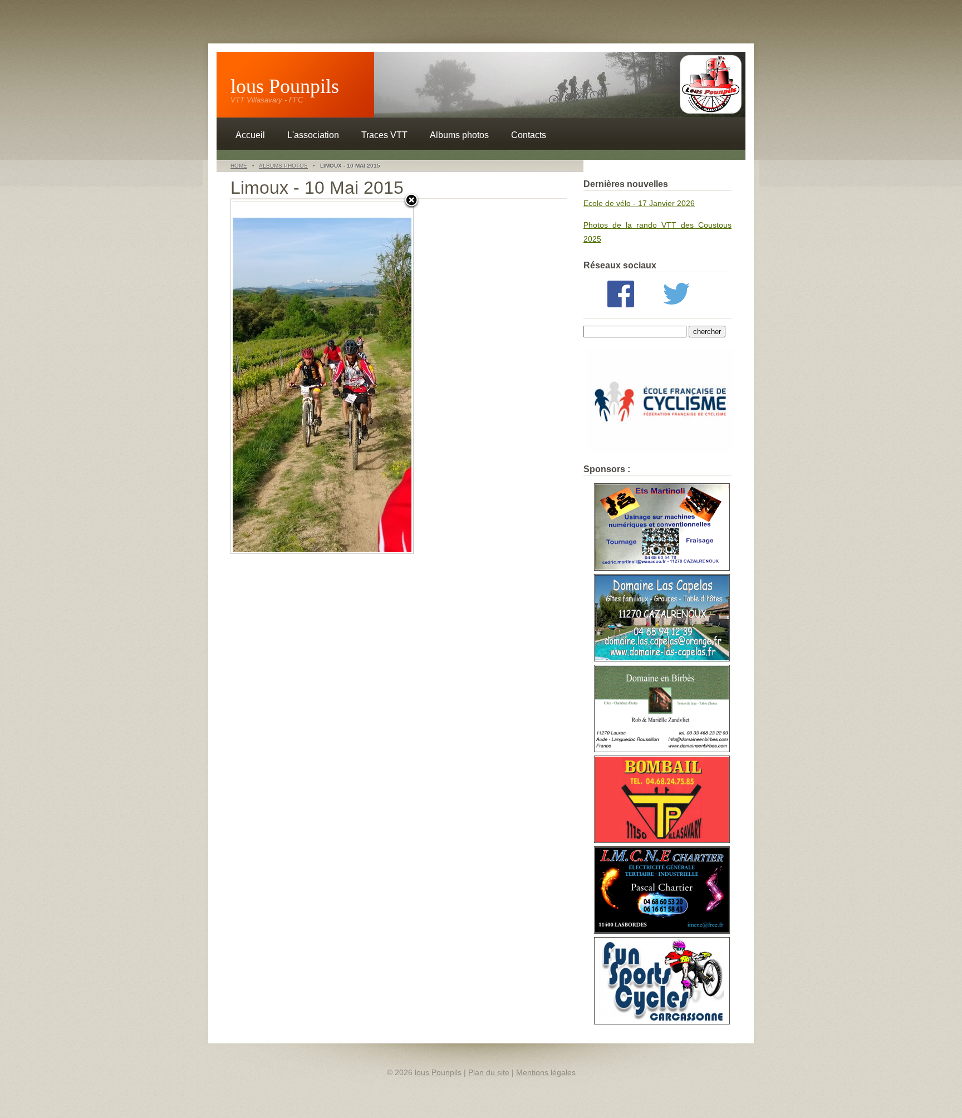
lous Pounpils (284, 86)
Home (238, 166)
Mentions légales (546, 1072)
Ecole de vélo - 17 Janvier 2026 (639, 203)
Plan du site (488, 1072)
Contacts (528, 135)
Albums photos (459, 135)
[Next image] (381, 376)
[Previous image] (263, 376)
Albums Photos (283, 166)
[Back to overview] (411, 201)
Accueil (250, 135)
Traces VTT (384, 135)
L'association (313, 135)
